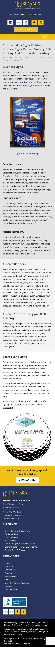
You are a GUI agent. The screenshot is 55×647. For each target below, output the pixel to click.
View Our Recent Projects (17, 583)
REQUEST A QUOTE (26, 29)
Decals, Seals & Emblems (16, 550)
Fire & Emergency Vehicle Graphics (20, 543)
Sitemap (8, 573)
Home (8, 563)
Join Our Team (11, 589)
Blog (7, 579)
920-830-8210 (13, 518)
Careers (8, 586)
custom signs (21, 82)
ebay (19, 22)
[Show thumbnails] (27, 153)
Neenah (7, 625)
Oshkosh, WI (17, 625)
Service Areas (11, 576)
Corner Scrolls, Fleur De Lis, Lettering (21, 547)
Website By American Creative (17, 643)
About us (9, 566)
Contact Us (10, 569)
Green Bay (43, 622)
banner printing (11, 299)
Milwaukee (33, 631)
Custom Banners (12, 537)
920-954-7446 (18, 14)
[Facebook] (34, 22)
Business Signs (11, 534)
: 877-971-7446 (16, 515)
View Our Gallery (27, 474)
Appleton (22, 622)
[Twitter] (41, 22)
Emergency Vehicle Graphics (29, 629)
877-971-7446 (35, 14)
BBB (25, 22)
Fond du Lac (32, 622)
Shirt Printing (10, 540)
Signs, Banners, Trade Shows (17, 531)
